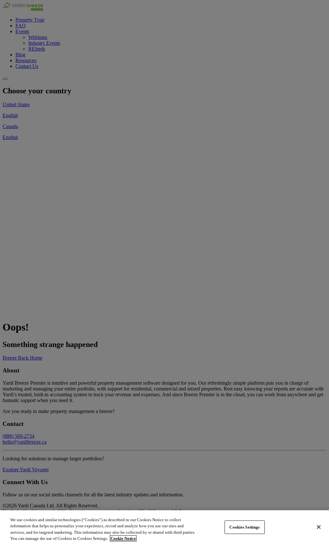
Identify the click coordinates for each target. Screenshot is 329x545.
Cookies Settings (244, 527)
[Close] (319, 527)
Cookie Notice (123, 538)
